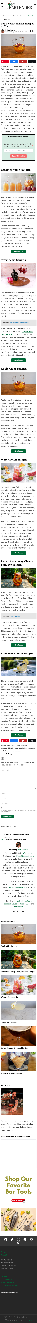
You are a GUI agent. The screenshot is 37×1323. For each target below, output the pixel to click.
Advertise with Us (8, 1282)
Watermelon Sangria (9, 997)
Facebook (7, 904)
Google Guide (25, 904)
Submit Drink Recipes (9, 1285)
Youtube (15, 904)
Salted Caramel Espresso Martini (14, 1048)
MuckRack (18, 907)
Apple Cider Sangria (9, 946)
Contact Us (5, 1252)
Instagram (29, 901)
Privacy (28, 1320)
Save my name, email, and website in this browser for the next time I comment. (18, 811)
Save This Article (18, 156)
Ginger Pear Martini (9, 1022)
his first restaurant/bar (18, 887)
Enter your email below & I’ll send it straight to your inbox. (17, 145)
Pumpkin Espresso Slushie (11, 1073)
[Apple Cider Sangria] (18, 934)
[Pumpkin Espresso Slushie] (18, 1061)
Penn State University (25, 856)
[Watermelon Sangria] (18, 985)
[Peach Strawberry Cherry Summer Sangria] (18, 959)
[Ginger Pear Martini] (18, 1010)
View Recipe (18, 251)
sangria (5, 826)
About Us (5, 1255)
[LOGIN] (35, 5)
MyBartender (26, 853)
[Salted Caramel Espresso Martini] (18, 1036)
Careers (4, 1276)
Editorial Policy (7, 1279)
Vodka (13, 826)
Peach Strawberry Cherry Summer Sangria (18, 971)
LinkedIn (20, 901)
